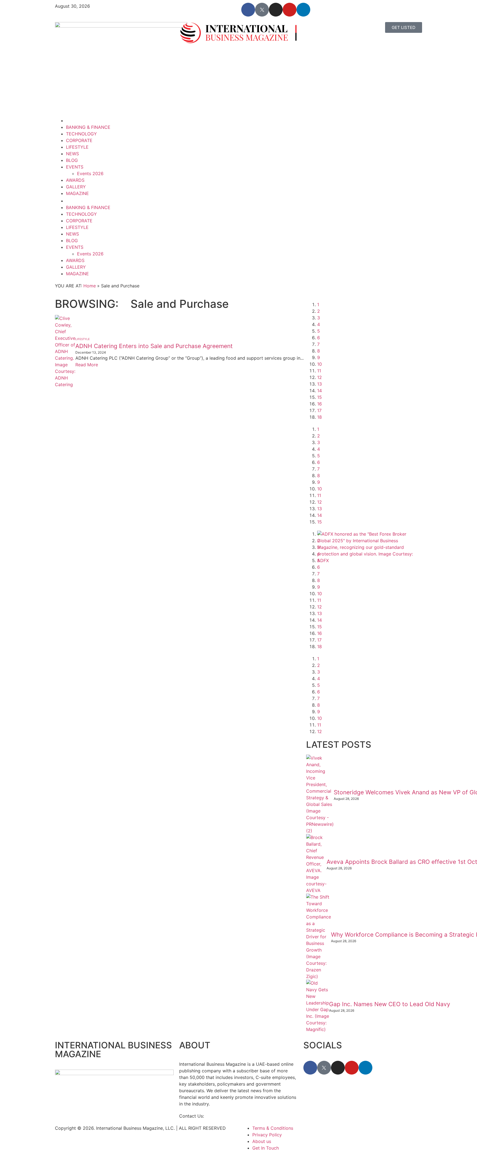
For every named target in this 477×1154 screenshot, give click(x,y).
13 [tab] (319, 384)
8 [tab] (318, 351)
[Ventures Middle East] (368, 665)
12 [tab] (319, 377)
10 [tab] (319, 364)
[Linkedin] (303, 10)
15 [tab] (319, 397)
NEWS (72, 153)
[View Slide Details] (368, 560)
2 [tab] (318, 311)
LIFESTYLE (77, 147)
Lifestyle (82, 339)
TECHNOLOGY (81, 134)
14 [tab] (319, 390)
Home (89, 285)
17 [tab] (319, 410)
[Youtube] (289, 10)
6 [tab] (318, 337)
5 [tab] (318, 331)
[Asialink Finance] (336, 658)
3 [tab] (318, 317)
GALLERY (76, 186)
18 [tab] (319, 417)
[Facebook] (248, 10)
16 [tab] (319, 404)
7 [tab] (318, 344)
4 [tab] (318, 324)
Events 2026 (90, 173)
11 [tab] (319, 370)
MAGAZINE (77, 193)
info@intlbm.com (223, 1116)
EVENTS (74, 167)
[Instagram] (276, 10)
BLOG (72, 160)
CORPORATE (79, 140)
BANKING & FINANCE (88, 127)
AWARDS (75, 180)
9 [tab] (318, 357)
